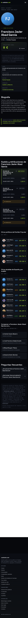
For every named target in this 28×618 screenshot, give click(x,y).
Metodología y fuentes (6, 601)
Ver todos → (4, 234)
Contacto (3, 609)
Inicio (3, 8)
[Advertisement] (14, 141)
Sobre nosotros (4, 603)
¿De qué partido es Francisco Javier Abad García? (13, 369)
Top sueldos (4, 580)
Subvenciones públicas (6, 589)
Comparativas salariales (6, 574)
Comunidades (4, 572)
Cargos (2, 568)
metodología (5, 403)
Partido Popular (11, 40)
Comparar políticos (5, 584)
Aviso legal (3, 605)
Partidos (3, 570)
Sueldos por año (5, 582)
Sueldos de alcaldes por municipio (9, 578)
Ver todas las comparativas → (9, 328)
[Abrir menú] (25, 2)
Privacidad (3, 607)
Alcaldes (8, 8)
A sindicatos (4, 591)
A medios (3, 593)
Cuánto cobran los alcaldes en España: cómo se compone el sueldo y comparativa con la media (14, 121)
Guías (2, 576)
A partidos (3, 595)
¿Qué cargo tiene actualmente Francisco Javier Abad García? (12, 376)
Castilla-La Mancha (7, 84)
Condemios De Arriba (7, 89)
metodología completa (9, 391)
